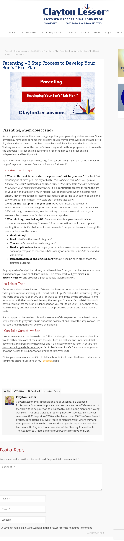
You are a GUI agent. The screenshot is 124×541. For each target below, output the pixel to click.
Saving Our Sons (80, 51)
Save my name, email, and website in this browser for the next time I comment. (48, 527)
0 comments (18, 54)
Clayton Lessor (20, 51)
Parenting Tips (66, 51)
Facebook (47, 360)
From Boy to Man (51, 51)
